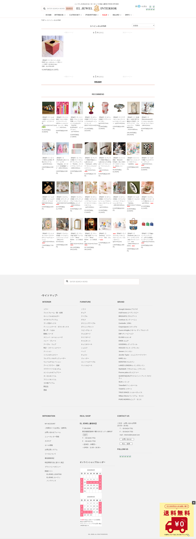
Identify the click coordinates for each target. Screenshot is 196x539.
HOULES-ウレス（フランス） (129, 348)
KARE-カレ (123, 358)
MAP (85, 435)
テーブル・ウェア (50, 344)
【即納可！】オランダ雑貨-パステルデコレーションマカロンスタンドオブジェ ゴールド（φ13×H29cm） (105, 202)
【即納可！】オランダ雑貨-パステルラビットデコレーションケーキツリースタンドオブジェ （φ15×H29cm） (90, 202)
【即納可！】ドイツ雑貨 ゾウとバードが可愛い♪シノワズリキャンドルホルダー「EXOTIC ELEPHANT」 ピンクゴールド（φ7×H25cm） (76, 124)
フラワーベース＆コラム (52, 369)
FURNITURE (91, 15)
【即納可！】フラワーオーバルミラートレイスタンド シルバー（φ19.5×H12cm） (119, 120)
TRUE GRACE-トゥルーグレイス (130, 392)
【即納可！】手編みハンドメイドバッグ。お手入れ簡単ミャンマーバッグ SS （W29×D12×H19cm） (147, 237)
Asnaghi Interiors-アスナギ (128, 309)
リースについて (50, 454)
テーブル (84, 316)
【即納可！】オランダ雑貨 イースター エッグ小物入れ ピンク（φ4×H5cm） (147, 200)
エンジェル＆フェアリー (52, 372)
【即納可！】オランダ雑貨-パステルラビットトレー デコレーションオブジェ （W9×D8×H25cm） (119, 201)
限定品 (46, 386)
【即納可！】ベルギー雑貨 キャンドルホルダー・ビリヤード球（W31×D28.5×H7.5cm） (48, 121)
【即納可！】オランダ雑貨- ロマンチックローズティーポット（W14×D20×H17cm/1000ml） (62, 200)
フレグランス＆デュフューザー (55, 358)
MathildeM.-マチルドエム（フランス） (132, 369)
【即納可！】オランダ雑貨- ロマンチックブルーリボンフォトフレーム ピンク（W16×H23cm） (76, 201)
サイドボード (86, 337)
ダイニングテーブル (88, 323)
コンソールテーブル (88, 362)
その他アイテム (49, 383)
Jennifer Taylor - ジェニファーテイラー (133, 355)
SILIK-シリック (124, 382)
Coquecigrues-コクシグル (128, 327)
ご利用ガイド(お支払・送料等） (56, 428)
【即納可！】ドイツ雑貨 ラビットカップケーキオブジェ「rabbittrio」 (133, 161)
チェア (83, 313)
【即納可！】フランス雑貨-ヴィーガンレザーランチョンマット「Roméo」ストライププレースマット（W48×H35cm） (76, 163)
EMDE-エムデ (124, 341)
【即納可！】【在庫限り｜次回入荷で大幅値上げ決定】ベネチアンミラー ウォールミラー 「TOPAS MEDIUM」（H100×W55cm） (133, 123)
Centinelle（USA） (125, 323)
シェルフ (84, 348)
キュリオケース (86, 344)
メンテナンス (51, 481)
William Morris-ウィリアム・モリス (131, 396)
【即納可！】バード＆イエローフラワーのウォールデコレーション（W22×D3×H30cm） (48, 237)
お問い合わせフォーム (53, 432)
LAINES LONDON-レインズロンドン (132, 365)
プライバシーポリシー (53, 467)
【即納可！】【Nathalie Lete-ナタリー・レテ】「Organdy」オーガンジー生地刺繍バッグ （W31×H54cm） (62, 163)
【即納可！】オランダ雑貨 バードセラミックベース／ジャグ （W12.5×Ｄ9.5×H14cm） (62, 237)
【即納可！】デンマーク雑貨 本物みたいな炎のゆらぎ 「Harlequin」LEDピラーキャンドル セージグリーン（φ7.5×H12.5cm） (90, 164)
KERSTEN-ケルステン (127, 362)
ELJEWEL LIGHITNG (54, 474)
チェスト (84, 355)
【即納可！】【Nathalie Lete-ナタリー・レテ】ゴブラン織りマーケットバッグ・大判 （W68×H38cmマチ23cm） (133, 240)
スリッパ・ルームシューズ (53, 337)
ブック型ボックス (50, 323)
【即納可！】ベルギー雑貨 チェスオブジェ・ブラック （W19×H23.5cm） (147, 161)
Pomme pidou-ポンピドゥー (129, 372)
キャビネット (86, 341)
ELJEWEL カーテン (53, 477)
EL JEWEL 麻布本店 (88, 423)
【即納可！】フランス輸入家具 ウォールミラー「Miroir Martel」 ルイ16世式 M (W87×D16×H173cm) (90, 238)
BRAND (116, 15)
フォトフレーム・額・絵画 (53, 313)
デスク (83, 320)
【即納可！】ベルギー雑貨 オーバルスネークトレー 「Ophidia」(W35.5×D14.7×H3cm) (133, 201)
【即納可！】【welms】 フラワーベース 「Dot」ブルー (105, 236)
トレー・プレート (50, 341)
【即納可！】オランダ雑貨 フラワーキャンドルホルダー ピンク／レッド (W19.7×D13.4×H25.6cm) (90, 121)
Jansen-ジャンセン (125, 351)
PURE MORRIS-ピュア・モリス (130, 399)
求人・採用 (126, 444)
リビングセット (86, 330)
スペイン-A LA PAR (54, 20)
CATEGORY (74, 15)
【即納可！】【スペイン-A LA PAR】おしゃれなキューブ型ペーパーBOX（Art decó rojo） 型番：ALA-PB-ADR (52, 63)
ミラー (46, 309)
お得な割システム (51, 449)
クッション (47, 351)
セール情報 (49, 445)
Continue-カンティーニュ (128, 320)
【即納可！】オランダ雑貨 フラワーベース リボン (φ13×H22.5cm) (105, 120)
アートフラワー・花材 (51, 365)
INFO (127, 15)
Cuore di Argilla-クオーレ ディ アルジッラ (133, 330)
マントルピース (86, 365)
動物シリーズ (48, 334)
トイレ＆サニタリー (51, 355)
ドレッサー (85, 358)
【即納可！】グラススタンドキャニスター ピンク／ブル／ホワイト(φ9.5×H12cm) (119, 237)
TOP (43, 20)
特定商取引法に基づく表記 (54, 462)
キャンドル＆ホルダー (51, 316)
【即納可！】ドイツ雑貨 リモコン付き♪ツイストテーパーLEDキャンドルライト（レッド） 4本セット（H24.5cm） (62, 122)
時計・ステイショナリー (52, 348)
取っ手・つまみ (49, 330)
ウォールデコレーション (52, 362)
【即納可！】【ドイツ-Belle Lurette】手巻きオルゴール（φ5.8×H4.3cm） (48, 161)
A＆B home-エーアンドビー (128, 313)
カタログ (48, 441)
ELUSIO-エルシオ (125, 337)
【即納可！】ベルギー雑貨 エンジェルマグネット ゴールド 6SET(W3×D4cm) (48, 200)
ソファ (83, 309)
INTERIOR (59, 15)
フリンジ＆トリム (50, 379)
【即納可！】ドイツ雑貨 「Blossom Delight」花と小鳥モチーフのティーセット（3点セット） (119, 162)
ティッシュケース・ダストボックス (56, 327)
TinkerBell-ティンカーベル (128, 385)
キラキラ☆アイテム (51, 320)
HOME (48, 15)
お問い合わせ (127, 439)
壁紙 (45, 390)
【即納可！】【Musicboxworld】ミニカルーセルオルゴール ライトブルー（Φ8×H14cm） (147, 121)
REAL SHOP (85, 416)
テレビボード (86, 334)
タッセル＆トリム (50, 376)
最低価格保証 (49, 458)
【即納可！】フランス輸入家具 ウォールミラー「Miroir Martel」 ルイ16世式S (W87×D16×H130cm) (76, 238)
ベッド (83, 351)
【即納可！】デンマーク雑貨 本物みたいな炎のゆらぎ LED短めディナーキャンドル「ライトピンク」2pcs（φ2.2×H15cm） (105, 164)
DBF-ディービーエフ (126, 334)
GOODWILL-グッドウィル (128, 344)
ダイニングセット (87, 327)
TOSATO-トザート (125, 389)
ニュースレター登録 (52, 437)
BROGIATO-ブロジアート (128, 316)
